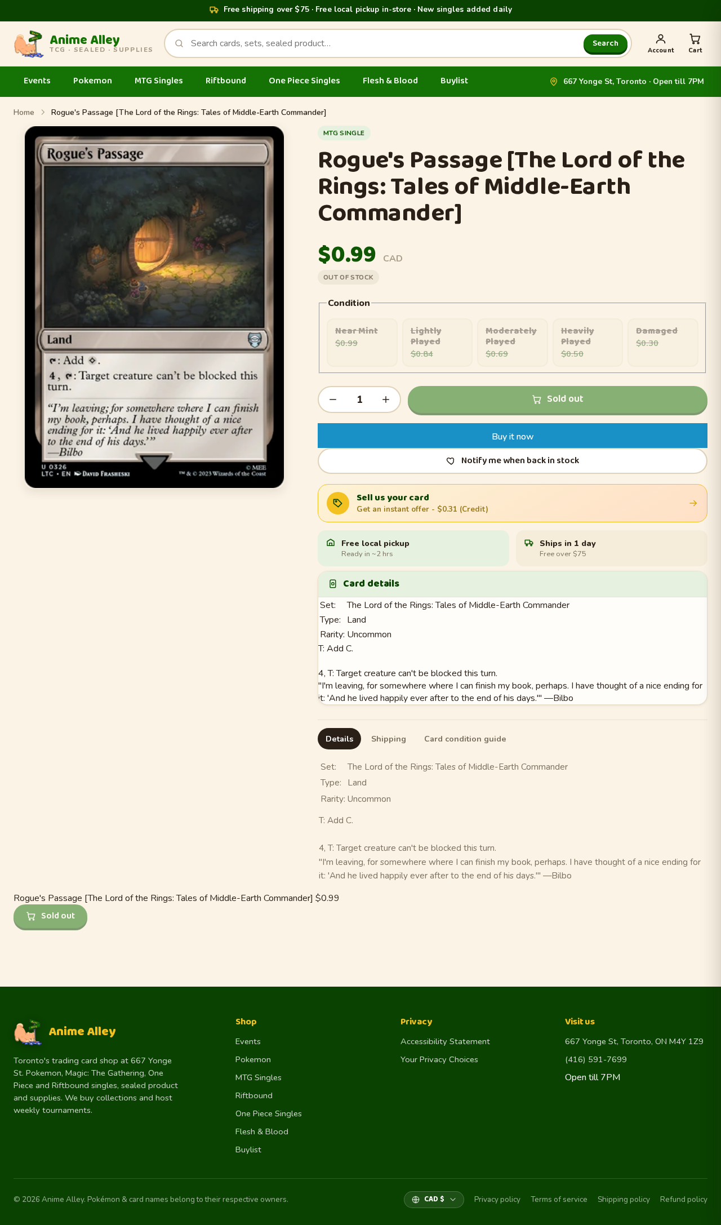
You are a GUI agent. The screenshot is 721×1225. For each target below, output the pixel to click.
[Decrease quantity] (333, 399)
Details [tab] (339, 738)
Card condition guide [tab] (465, 738)
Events (37, 81)
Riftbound (226, 81)
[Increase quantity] (386, 399)
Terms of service (559, 1199)
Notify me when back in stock (520, 461)
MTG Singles (159, 81)
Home (24, 112)
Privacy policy (497, 1199)
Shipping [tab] (388, 738)
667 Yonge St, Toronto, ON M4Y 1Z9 (634, 1041)
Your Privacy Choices (439, 1059)
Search (605, 43)
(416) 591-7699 (596, 1059)
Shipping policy (624, 1199)
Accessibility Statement (445, 1041)
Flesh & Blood (390, 81)
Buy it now (513, 436)
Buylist (454, 81)
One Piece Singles (304, 81)
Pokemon (92, 81)
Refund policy (683, 1199)
